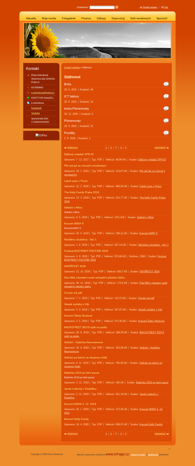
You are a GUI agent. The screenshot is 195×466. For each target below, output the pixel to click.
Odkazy (101, 18)
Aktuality (31, 18)
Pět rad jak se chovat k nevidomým (85, 165)
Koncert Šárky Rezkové (78, 315)
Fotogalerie (69, 18)
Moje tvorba (49, 18)
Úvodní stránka (72, 67)
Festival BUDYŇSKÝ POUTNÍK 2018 (86, 251)
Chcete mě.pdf (73, 292)
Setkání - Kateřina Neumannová (83, 342)
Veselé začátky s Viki (76, 304)
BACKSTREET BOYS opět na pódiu (85, 327)
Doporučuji (118, 18)
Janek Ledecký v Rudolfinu (80, 388)
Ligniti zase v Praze (76, 181)
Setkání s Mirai (73, 207)
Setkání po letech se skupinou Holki (85, 357)
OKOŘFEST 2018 (75, 266)
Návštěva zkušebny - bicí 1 (80, 239)
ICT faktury (71, 96)
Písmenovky (72, 120)
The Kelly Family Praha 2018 (81, 192)
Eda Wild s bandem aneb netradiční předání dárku (94, 277)
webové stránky (138, 454)
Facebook (36, 108)
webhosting (153, 454)
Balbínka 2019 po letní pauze (81, 372)
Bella (67, 84)
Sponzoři (162, 18)
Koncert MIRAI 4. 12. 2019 (80, 404)
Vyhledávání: (83, 7)
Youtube (35, 113)
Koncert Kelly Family (76, 419)
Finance (86, 18)
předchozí (72, 147)
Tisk (166, 7)
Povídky (69, 133)
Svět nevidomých (140, 18)
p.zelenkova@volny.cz (42, 92)
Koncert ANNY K (74, 223)
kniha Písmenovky (76, 108)
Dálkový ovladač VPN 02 (79, 154)
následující (160, 147)
